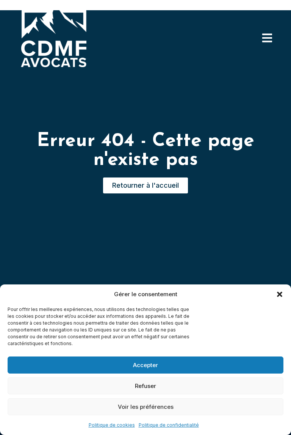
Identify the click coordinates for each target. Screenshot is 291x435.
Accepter (145, 365)
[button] (279, 294)
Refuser (145, 385)
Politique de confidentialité (169, 425)
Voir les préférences (146, 406)
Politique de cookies (112, 425)
